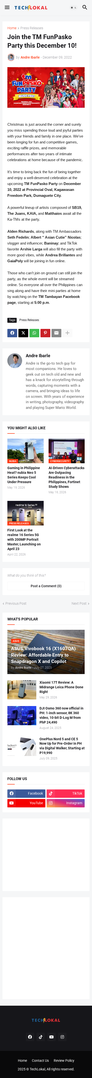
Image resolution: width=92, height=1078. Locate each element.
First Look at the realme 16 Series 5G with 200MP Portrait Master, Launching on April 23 (24, 539)
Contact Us (40, 1061)
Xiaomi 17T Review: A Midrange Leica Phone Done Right (61, 687)
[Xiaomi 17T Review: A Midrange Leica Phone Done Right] (21, 689)
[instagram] (62, 1037)
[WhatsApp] (34, 333)
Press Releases (31, 28)
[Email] (56, 333)
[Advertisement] (44, 854)
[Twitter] (23, 333)
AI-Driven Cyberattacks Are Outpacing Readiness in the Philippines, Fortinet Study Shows (66, 477)
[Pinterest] (45, 333)
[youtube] (51, 1037)
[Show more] (67, 333)
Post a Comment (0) (46, 586)
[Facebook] (12, 333)
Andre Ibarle (38, 355)
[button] (6, 7)
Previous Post (15, 603)
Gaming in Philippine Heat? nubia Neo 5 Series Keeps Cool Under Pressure (23, 475)
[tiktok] (41, 1037)
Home (11, 28)
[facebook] (30, 1037)
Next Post (79, 603)
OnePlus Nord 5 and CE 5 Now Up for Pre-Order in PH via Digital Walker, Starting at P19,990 (62, 746)
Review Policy (64, 1061)
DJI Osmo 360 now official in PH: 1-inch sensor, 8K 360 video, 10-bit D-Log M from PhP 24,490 (61, 715)
